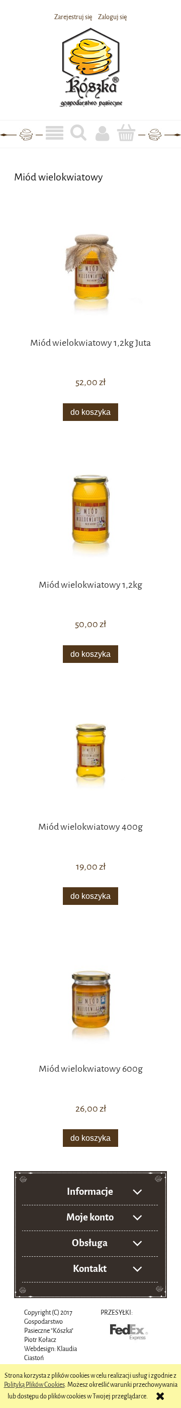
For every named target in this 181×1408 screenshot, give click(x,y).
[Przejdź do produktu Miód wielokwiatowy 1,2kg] (90, 515)
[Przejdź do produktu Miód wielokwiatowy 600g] (90, 999)
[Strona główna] (90, 65)
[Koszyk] (127, 132)
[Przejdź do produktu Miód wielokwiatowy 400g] (90, 757)
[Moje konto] (102, 133)
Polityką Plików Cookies (34, 1384)
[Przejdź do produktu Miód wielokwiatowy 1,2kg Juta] (90, 273)
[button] (55, 133)
